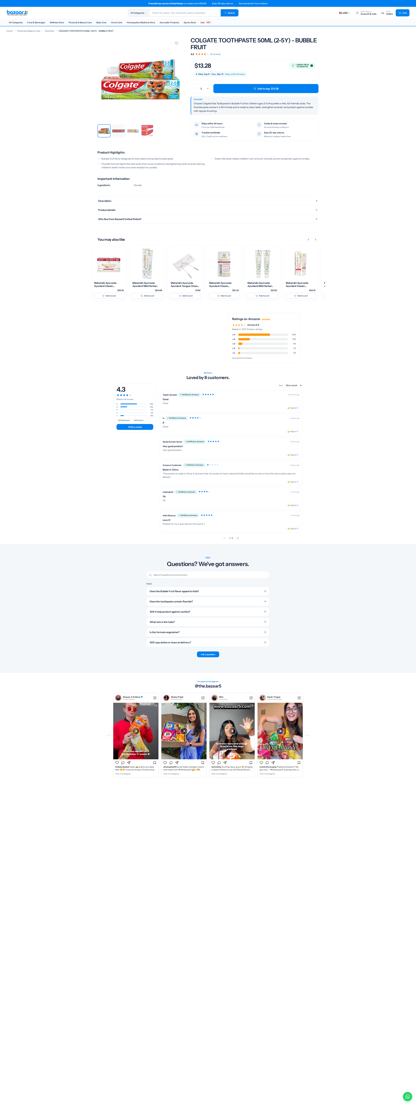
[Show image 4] (147, 130)
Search (231, 13)
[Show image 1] (104, 130)
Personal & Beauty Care (80, 22)
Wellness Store (57, 22)
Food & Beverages (36, 22)
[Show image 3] (133, 130)
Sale (205, 22)
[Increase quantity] (207, 88)
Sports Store (190, 22)
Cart (405, 13)
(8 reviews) (215, 54)
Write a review (135, 427)
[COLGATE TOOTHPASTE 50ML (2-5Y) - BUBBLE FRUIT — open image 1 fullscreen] (140, 79)
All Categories (16, 22)
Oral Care (49, 31)
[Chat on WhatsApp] (407, 1096)
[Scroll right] (315, 240)
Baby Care (101, 22)
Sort (281, 385)
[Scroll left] (308, 240)
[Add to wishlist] (176, 43)
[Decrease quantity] (194, 88)
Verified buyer (124, 420)
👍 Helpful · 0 (292, 408)
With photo (138, 420)
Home (9, 31)
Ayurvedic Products (169, 22)
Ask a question (208, 654)
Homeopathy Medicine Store (141, 22)
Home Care (116, 22)
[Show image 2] (118, 130)
